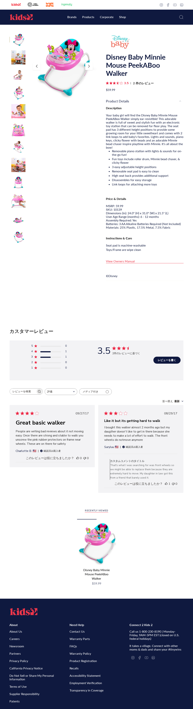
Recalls (74, 668)
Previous (37, 66)
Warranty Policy (80, 653)
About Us (15, 631)
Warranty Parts (80, 639)
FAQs (73, 646)
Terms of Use (18, 686)
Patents (14, 701)
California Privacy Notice (26, 668)
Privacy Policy (18, 661)
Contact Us (77, 631)
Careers (14, 639)
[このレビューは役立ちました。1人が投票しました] (166, 484)
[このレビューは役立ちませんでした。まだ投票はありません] (84, 458)
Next (89, 66)
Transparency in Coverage (86, 690)
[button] (71, 17)
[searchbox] (23, 391)
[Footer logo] (23, 611)
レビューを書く (167, 360)
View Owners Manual (120, 261)
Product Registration (83, 661)
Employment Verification (86, 683)
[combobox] (61, 391)
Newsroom (16, 646)
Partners (15, 653)
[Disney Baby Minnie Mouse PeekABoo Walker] (96, 542)
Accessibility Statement (85, 675)
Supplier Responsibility (24, 694)
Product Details (117, 101)
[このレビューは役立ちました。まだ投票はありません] (77, 458)
